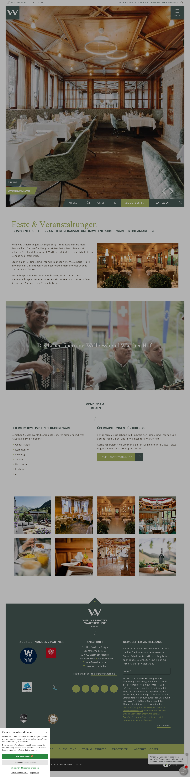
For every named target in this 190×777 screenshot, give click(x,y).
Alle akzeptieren (23, 756)
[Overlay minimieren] (46, 732)
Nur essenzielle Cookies (25, 762)
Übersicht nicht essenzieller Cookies (25, 768)
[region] (25, 743)
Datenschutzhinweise (19, 773)
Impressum (34, 773)
